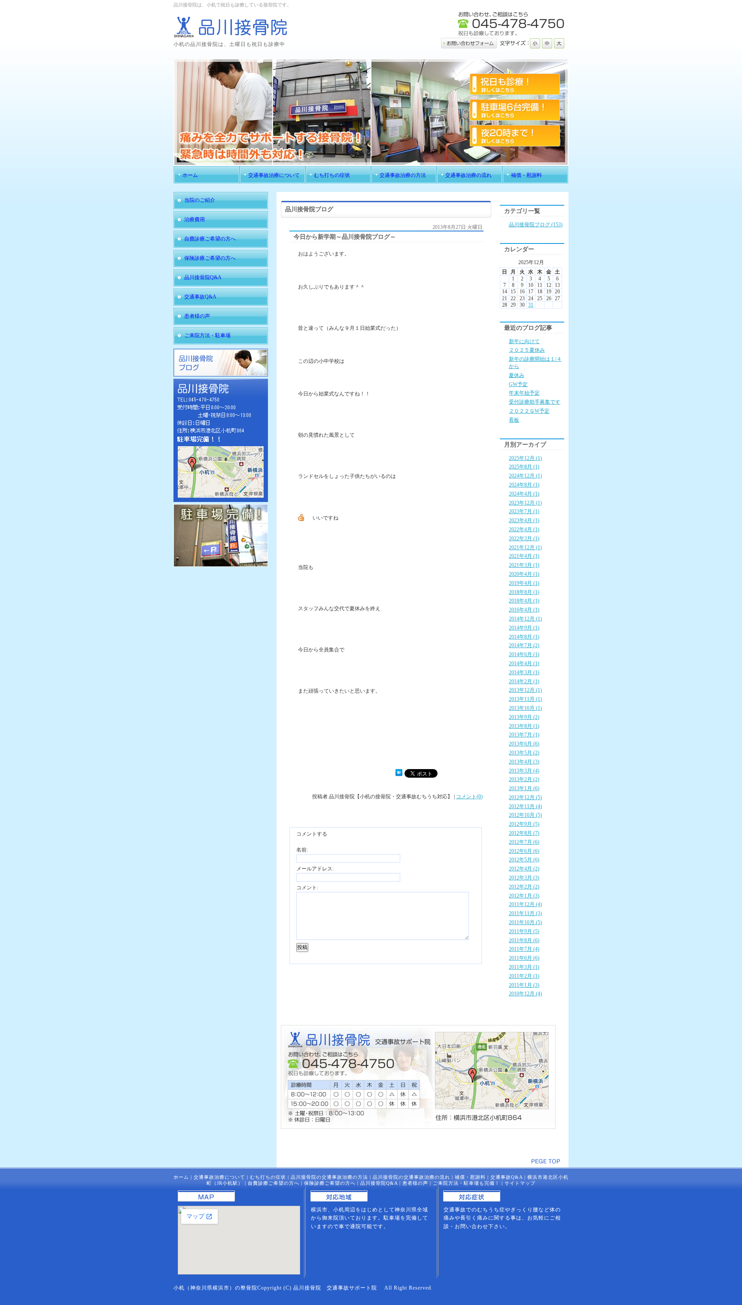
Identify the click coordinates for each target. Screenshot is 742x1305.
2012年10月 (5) (525, 815)
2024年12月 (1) (525, 476)
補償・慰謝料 (470, 1177)
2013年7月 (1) (524, 735)
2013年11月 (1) (525, 699)
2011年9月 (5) (524, 931)
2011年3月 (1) (524, 967)
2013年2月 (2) (524, 779)
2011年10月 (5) (525, 922)
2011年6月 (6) (524, 958)
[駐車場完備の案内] (220, 565)
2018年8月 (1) (524, 592)
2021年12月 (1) (525, 548)
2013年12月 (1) (525, 690)
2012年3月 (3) (524, 878)
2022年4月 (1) (524, 529)
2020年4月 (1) (524, 574)
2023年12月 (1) (525, 503)
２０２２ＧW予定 (529, 411)
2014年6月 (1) (524, 654)
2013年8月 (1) (524, 726)
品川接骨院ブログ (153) (536, 225)
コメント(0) (469, 797)
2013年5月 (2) (524, 753)
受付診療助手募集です (534, 402)
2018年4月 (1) (524, 601)
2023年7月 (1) (524, 511)
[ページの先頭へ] (546, 1161)
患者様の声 (415, 1183)
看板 (514, 420)
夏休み (516, 375)
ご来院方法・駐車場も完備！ (466, 1183)
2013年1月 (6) (524, 788)
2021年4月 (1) (524, 556)
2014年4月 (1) (524, 663)
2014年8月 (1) (524, 637)
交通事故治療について (219, 1177)
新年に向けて (524, 341)
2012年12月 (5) (525, 797)
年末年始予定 (524, 393)
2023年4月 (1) (524, 520)
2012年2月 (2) (524, 887)
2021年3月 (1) (524, 565)
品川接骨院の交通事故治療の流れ (411, 1177)
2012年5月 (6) (524, 860)
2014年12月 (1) (525, 619)
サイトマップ (520, 1183)
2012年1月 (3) (524, 896)
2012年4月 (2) (524, 869)
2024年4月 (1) (524, 494)
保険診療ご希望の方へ (330, 1183)
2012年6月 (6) (524, 851)
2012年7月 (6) (524, 842)
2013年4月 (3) (524, 762)
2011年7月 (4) (524, 949)
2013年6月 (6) (524, 744)
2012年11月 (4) (525, 806)
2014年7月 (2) (524, 645)
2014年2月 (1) (524, 681)
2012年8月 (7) (524, 833)
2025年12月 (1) (525, 458)
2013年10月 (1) (525, 708)
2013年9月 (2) (524, 717)
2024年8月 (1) (524, 485)
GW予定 (518, 384)
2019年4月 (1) (524, 583)
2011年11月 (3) (525, 913)
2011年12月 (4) (525, 904)
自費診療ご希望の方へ (273, 1183)
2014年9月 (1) (524, 628)
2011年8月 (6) (524, 940)
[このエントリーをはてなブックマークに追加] (398, 774)
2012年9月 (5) (524, 824)
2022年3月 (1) (524, 538)
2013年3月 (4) (524, 771)
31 (530, 305)
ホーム (181, 1177)
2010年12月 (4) (525, 994)
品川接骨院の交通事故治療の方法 (329, 1177)
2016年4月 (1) (524, 610)
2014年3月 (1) (524, 672)
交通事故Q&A (506, 1177)
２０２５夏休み (527, 350)
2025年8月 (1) (524, 467)
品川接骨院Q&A (379, 1183)
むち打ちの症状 (268, 1177)
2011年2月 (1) (524, 976)
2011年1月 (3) (524, 985)
